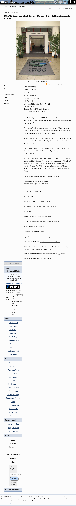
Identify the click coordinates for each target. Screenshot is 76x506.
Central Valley (13, 326)
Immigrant (10, 398)
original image (33, 81)
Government (13, 391)
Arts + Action (14, 12)
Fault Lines (13, 458)
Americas (10, 424)
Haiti (17, 424)
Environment (13, 384)
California (11, 351)
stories (18, 289)
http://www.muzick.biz (43, 201)
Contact (27, 503)
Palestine (15, 427)
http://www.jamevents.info (43, 216)
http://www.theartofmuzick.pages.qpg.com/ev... (52, 254)
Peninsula (13, 344)
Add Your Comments (12, 263)
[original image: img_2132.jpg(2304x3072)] (38, 50)
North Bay (13, 329)
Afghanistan (13, 431)
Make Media (13, 443)
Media (17, 398)
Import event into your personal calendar (60, 84)
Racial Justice (13, 412)
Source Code (34, 503)
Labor (13, 401)
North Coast (13, 322)
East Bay (6, 12)
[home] (17, 2)
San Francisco (13, 340)
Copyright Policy (13, 503)
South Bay (13, 336)
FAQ (13, 439)
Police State (13, 408)
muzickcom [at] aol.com (31, 98)
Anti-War (13, 366)
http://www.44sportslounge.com (48, 221)
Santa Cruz (13, 347)
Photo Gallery (13, 450)
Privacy (21, 503)
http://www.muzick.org (37, 226)
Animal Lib (13, 362)
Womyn (13, 415)
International (13, 354)
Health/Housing (13, 394)
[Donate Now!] (8, 287)
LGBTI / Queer (13, 405)
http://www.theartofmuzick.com (50, 242)
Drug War (13, 373)
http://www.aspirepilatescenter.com (49, 237)
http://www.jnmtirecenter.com (50, 206)
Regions (8, 318)
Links (13, 462)
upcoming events (19, 296)
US (17, 351)
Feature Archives (13, 454)
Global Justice (13, 387)
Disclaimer (4, 503)
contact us (13, 313)
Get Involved (13, 447)
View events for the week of (60, 9)
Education (13, 377)
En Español (13, 380)
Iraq (9, 427)
